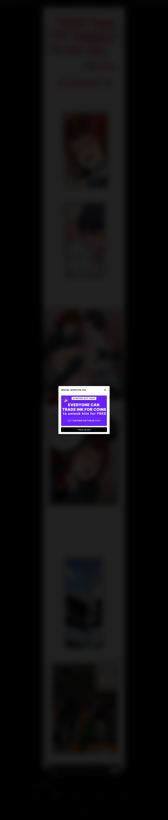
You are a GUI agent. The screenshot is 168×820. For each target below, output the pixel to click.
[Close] (105, 390)
